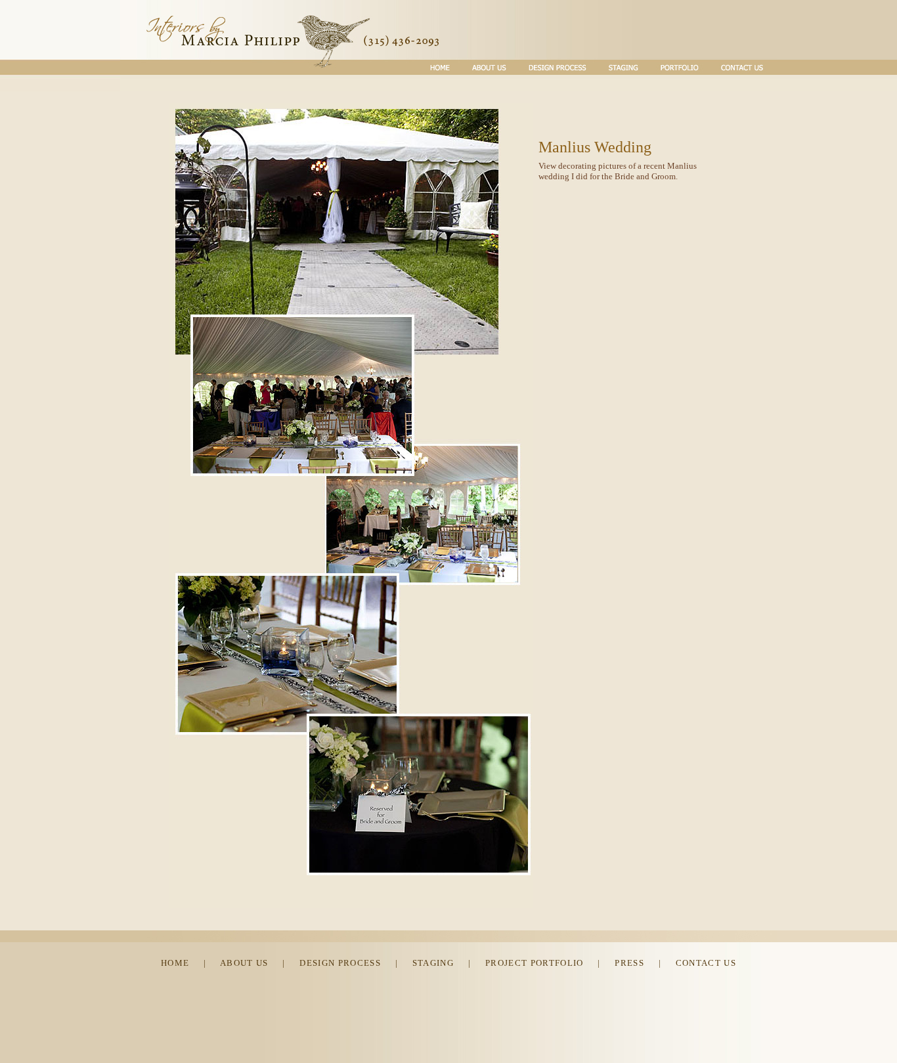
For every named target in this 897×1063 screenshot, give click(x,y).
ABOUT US (244, 963)
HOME (175, 963)
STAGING (433, 963)
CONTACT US (706, 963)
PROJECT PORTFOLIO (534, 963)
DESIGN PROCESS (340, 963)
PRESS (629, 963)
